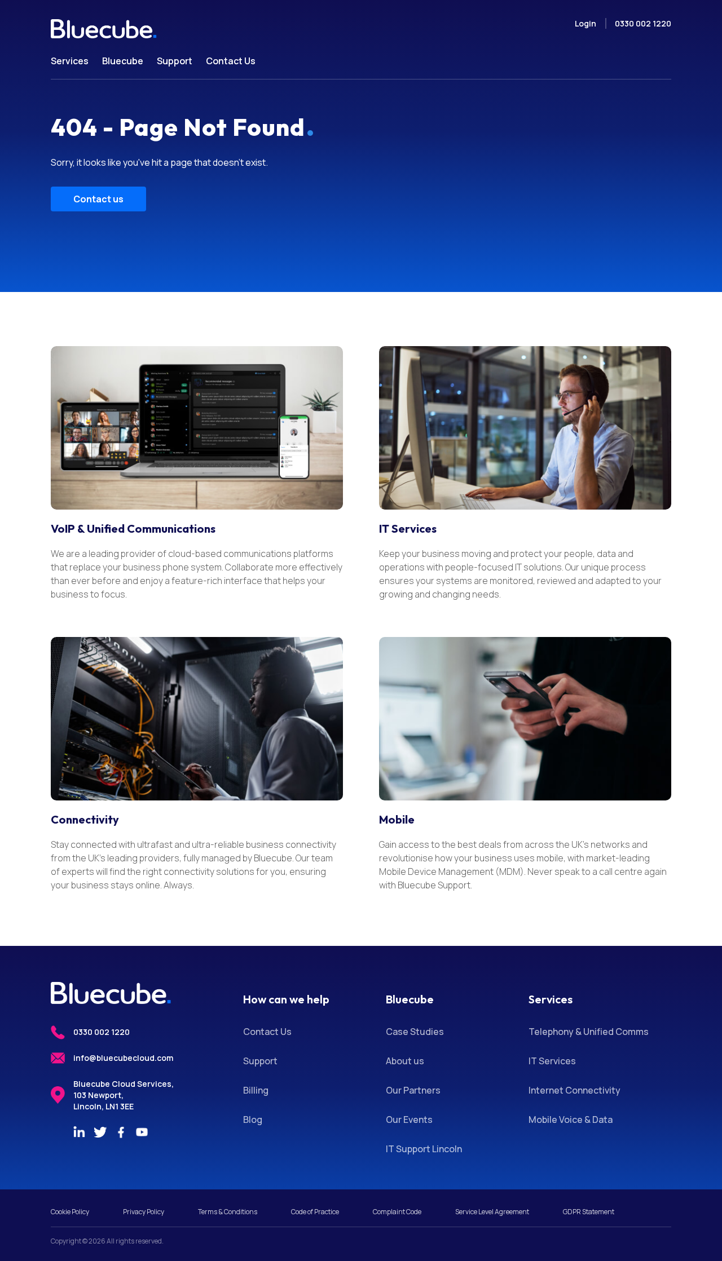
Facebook (120, 1132)
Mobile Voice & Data (571, 1119)
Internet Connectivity (574, 1090)
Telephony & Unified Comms (589, 1031)
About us (405, 1061)
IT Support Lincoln (424, 1149)
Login (585, 23)
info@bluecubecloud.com (123, 1057)
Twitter (100, 1132)
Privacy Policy (143, 1211)
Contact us (98, 199)
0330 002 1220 (643, 23)
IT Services (408, 528)
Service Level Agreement (492, 1211)
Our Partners (413, 1090)
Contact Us (267, 1031)
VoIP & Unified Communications (133, 528)
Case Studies (415, 1031)
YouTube (141, 1132)
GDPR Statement (588, 1211)
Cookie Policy (70, 1211)
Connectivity (85, 819)
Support (260, 1061)
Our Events (409, 1119)
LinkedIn (79, 1132)
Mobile (397, 819)
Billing (255, 1090)
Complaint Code (397, 1211)
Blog (252, 1119)
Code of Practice (315, 1211)
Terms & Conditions (227, 1211)
